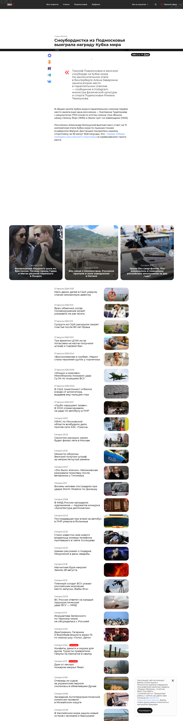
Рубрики (96, 4)
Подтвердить (144, 711)
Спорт (57, 50)
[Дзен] (140, 54)
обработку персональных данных (148, 699)
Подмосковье (80, 4)
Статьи (66, 4)
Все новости (52, 4)
